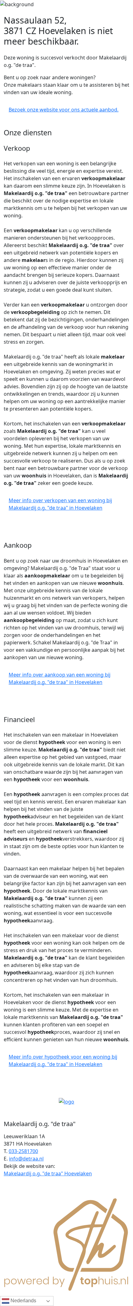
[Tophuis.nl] (66, 1243)
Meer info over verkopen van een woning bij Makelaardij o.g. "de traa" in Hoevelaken (60, 504)
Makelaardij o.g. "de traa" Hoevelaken (48, 1173)
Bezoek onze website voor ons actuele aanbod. (63, 109)
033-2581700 (23, 1151)
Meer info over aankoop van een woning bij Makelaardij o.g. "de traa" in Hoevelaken (59, 678)
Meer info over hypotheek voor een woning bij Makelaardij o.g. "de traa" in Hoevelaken (63, 1060)
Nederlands (22, 1300)
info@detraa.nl (26, 1158)
